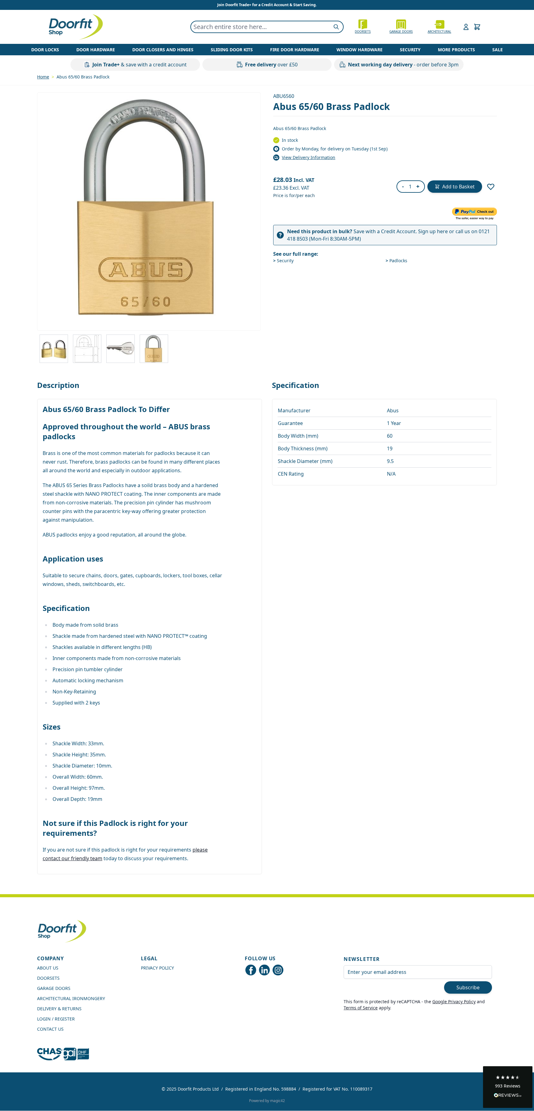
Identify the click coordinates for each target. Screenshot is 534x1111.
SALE (497, 50)
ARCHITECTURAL (439, 31)
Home (43, 77)
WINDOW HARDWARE (360, 50)
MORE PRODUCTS (456, 50)
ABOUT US (47, 968)
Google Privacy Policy (454, 1001)
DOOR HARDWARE (95, 50)
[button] (507, 1087)
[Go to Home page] (75, 27)
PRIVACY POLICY (157, 968)
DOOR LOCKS (45, 50)
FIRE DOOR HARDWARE (294, 50)
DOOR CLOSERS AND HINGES (162, 50)
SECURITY (410, 50)
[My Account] (466, 27)
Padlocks (396, 260)
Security (283, 260)
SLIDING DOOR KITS (232, 50)
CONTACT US (50, 1029)
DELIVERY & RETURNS (59, 1009)
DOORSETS (48, 978)
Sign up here (433, 231)
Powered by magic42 (267, 1100)
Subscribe (468, 987)
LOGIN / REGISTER (56, 1019)
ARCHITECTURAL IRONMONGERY (71, 998)
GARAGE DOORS (401, 31)
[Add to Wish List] (491, 186)
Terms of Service (361, 1008)
